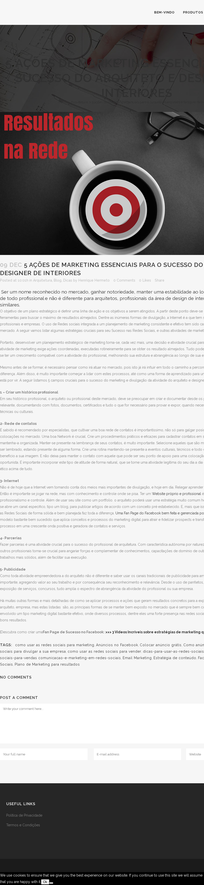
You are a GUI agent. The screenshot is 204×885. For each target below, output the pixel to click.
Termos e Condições (23, 825)
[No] (51, 883)
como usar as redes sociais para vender (104, 651)
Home (63, 102)
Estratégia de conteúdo (174, 658)
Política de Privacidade (24, 815)
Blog (57, 280)
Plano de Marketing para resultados (47, 664)
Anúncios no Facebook (117, 645)
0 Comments (124, 280)
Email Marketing (137, 658)
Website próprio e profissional (177, 494)
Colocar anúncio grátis (161, 645)
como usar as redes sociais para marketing (53, 645)
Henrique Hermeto (94, 280)
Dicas (67, 280)
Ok (45, 882)
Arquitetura (79, 102)
